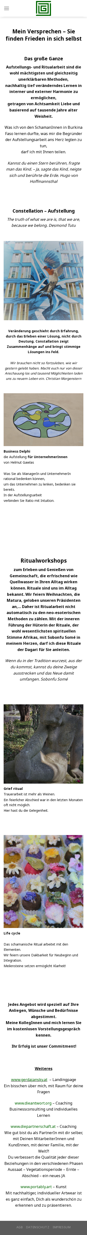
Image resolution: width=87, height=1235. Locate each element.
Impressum (62, 1227)
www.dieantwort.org (33, 1103)
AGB (19, 1227)
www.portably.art (36, 1186)
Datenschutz (38, 1227)
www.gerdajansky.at (29, 1079)
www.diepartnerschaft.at (33, 1126)
